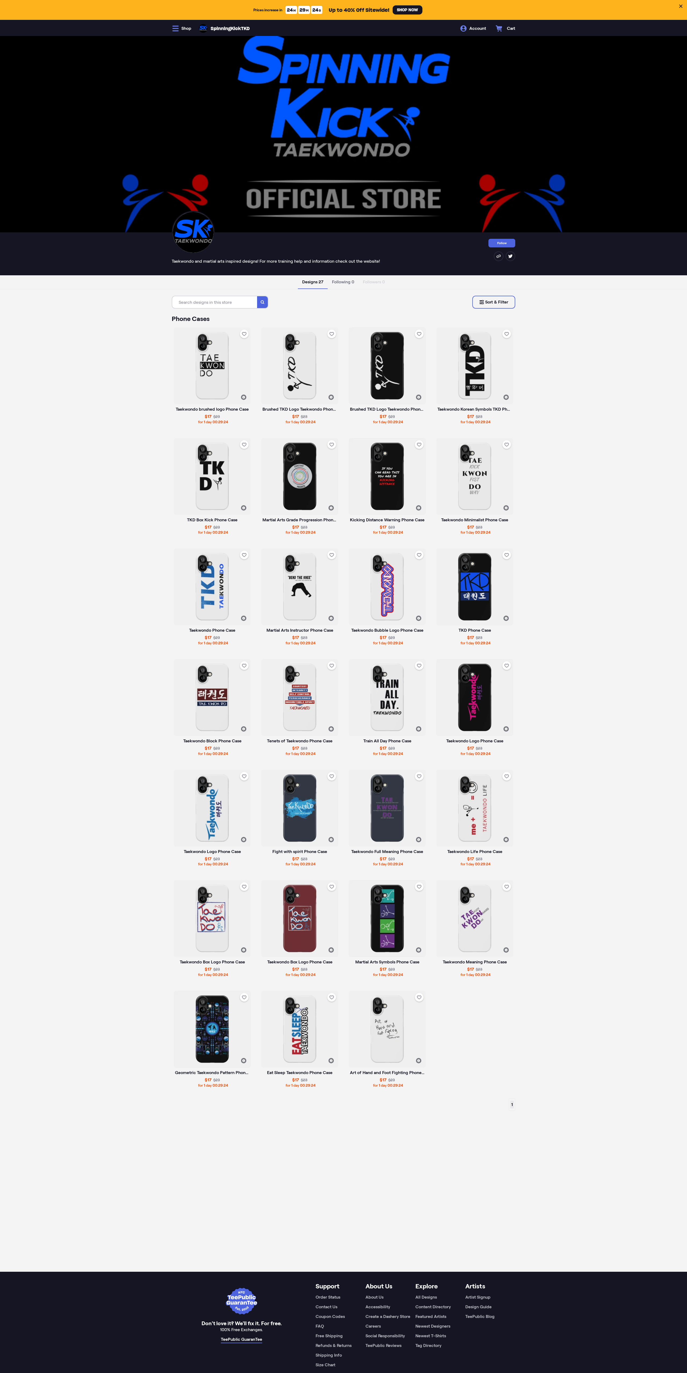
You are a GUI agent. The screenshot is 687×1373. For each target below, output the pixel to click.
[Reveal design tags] (243, 397)
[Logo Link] (203, 28)
